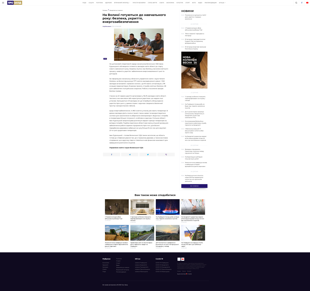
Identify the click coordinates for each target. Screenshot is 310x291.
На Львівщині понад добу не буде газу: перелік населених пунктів (167, 217)
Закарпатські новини (122, 267)
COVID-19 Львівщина (162, 262)
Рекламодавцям (211, 2)
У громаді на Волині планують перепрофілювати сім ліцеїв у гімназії (140, 218)
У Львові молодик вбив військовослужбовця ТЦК (113, 217)
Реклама (189, 271)
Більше (221, 2)
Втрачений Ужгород (121, 2)
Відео (200, 2)
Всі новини (194, 186)
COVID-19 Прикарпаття (163, 267)
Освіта (161, 2)
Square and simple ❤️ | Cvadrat (184, 273)
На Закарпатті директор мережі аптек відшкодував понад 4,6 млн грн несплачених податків (192, 218)
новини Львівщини (141, 262)
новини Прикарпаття (141, 267)
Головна (179, 271)
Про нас (184, 271)
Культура (179, 2)
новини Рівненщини (141, 271)
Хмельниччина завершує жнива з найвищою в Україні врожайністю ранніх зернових (116, 244)
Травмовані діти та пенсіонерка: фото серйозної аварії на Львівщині (141, 244)
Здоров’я (108, 2)
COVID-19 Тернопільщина (163, 269)
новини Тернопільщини (142, 269)
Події (84, 2)
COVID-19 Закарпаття (162, 265)
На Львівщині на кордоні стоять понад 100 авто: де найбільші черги (192, 244)
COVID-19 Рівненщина (162, 271)
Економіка (170, 2)
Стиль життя (152, 2)
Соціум (91, 2)
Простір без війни (139, 2)
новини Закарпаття (141, 265)
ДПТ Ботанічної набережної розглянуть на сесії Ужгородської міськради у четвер (167, 244)
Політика (99, 2)
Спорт (187, 2)
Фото (194, 2)
